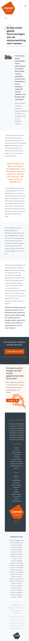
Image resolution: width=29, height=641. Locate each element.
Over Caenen (16, 496)
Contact (16, 498)
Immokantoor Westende (16, 437)
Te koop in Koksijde (16, 561)
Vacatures (16, 492)
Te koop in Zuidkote (16, 597)
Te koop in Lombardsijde (16, 565)
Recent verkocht (16, 485)
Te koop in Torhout (16, 583)
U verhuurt (16, 456)
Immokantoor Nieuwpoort (16, 430)
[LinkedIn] (16, 521)
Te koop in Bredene (16, 545)
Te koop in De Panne (16, 552)
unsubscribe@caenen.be (16, 628)
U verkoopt (16, 454)
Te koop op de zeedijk (16, 463)
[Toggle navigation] (25, 6)
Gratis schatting (16, 459)
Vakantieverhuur (16, 452)
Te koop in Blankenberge (16, 540)
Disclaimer (11, 608)
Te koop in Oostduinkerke (16, 572)
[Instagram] (18, 521)
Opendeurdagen (16, 494)
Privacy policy (20, 608)
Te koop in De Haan (16, 549)
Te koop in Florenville (16, 556)
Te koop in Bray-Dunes (16, 543)
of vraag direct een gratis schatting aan (14, 356)
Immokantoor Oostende (16, 433)
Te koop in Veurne (16, 588)
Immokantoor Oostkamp (16, 435)
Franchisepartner (16, 501)
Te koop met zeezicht (16, 461)
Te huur (16, 450)
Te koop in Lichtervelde (16, 563)
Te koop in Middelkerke (16, 567)
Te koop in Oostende (16, 574)
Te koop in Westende (16, 590)
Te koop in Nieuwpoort (16, 570)
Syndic (16, 478)
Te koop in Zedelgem (16, 595)
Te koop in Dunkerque (16, 554)
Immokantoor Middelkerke (16, 428)
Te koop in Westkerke (16, 592)
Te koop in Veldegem (16, 586)
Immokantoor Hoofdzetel (16, 439)
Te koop (16, 448)
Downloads (16, 483)
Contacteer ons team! (15, 351)
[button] (6, 18)
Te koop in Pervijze (16, 576)
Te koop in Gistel (16, 558)
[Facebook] (14, 521)
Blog (16, 489)
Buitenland (16, 487)
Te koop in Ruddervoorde (16, 579)
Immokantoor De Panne (16, 426)
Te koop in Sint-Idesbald (16, 581)
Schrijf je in (11, 400)
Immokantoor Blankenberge (16, 424)
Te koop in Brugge (16, 547)
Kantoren (16, 476)
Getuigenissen (16, 480)
